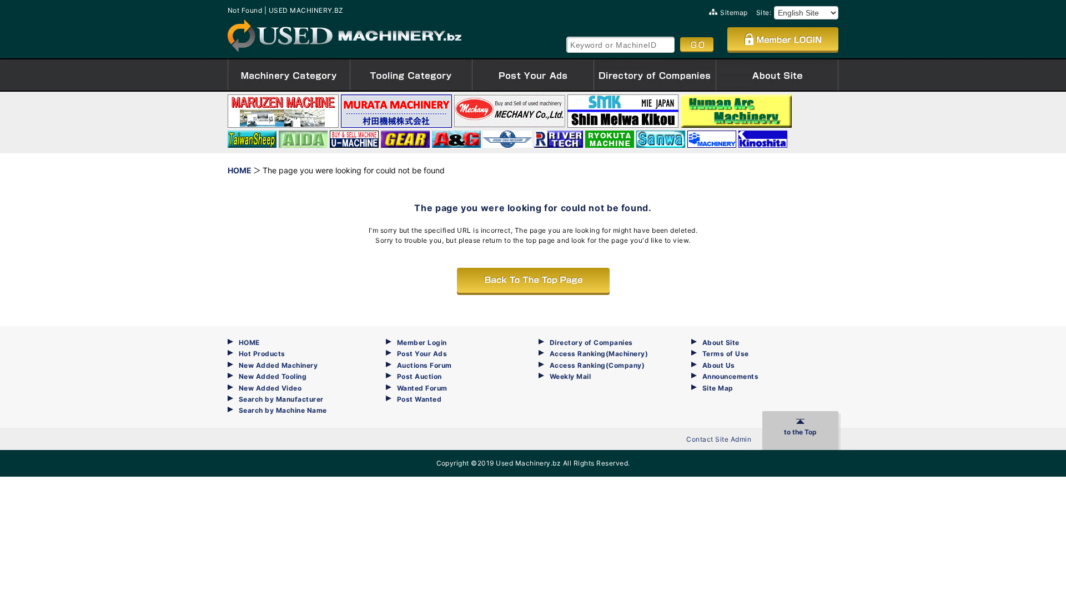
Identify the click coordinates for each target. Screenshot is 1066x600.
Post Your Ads (422, 353)
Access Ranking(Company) (597, 365)
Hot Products (262, 353)
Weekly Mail (570, 376)
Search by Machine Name (283, 410)
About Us (718, 365)
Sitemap (733, 12)
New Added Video (270, 388)
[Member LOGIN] (782, 39)
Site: (763, 12)
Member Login (422, 342)
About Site (721, 342)
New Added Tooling (272, 376)
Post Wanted (419, 399)
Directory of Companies (591, 342)
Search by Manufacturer (281, 399)
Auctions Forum (424, 365)
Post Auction (419, 376)
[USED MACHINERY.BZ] (344, 35)
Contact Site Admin (718, 439)
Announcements (730, 376)
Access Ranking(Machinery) (599, 353)
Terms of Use (725, 353)
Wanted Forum (422, 388)
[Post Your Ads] (533, 75)
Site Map (717, 388)
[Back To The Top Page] (533, 280)
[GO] (696, 44)
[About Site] (777, 75)
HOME (249, 342)
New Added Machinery (278, 365)
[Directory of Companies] (655, 75)
